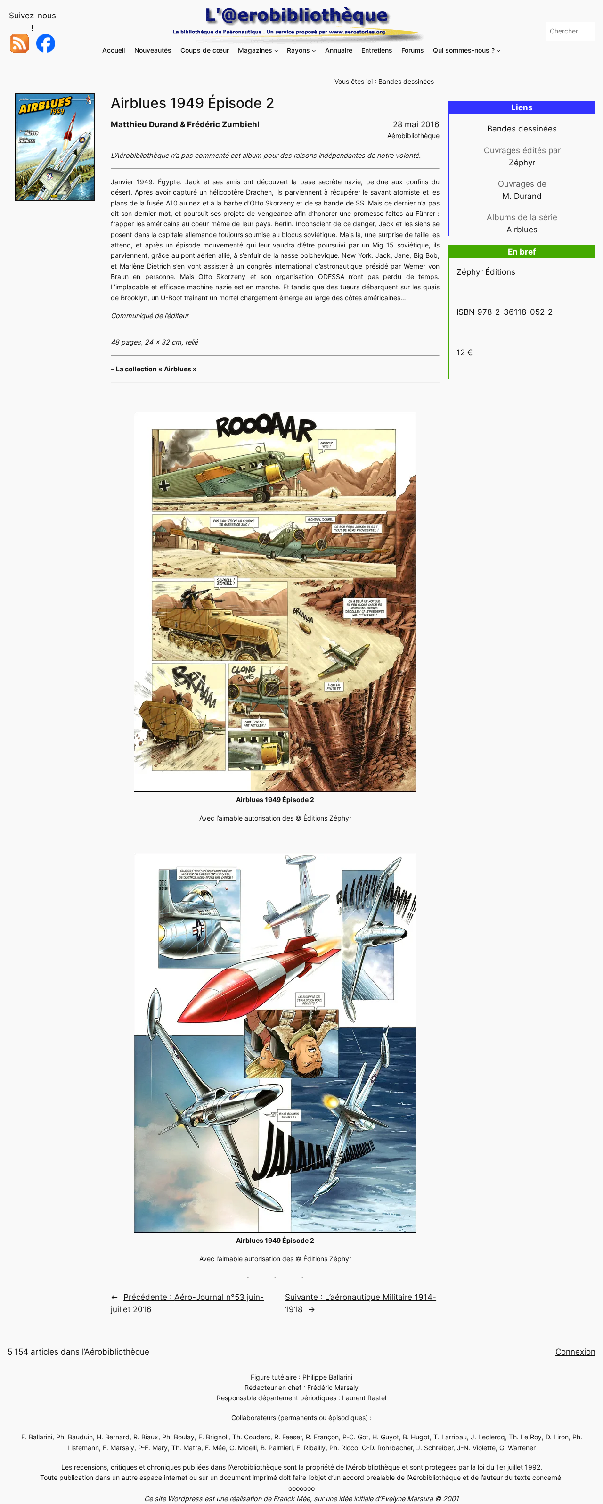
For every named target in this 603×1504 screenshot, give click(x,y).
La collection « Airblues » (156, 369)
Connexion (575, 1351)
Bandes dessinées (406, 81)
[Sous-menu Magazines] (276, 51)
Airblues (522, 229)
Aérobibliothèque (413, 135)
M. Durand (522, 196)
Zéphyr (522, 162)
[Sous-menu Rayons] (314, 51)
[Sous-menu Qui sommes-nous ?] (499, 51)
